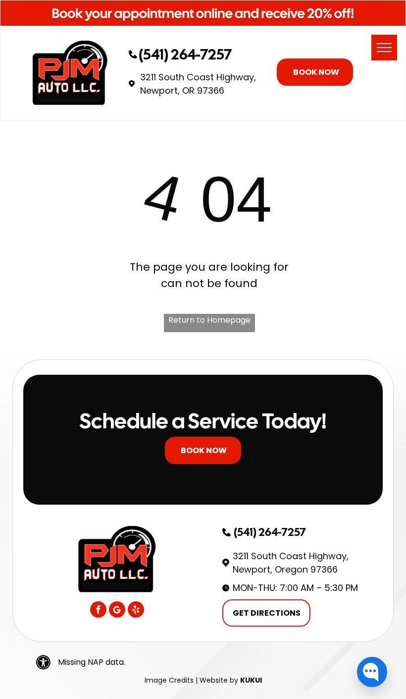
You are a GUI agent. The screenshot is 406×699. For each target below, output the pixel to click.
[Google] (117, 610)
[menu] (384, 47)
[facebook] (98, 610)
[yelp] (136, 610)
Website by (219, 680)
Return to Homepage (209, 320)
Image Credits (169, 680)
